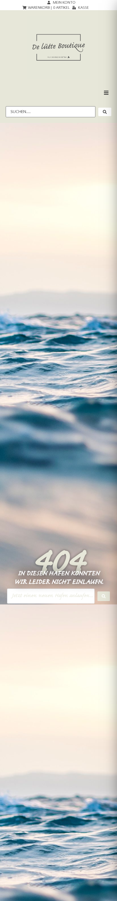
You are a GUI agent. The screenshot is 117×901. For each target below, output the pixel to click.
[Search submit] (103, 596)
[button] (106, 93)
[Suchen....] (50, 111)
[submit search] (104, 112)
